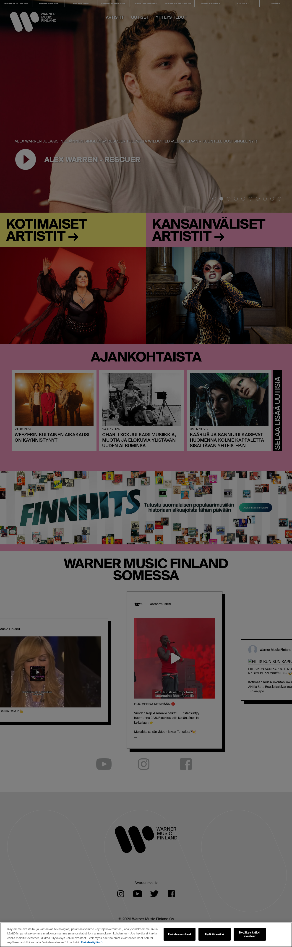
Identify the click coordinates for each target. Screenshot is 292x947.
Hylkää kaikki (214, 934)
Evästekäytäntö (91, 942)
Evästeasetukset (179, 934)
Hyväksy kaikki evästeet (249, 934)
